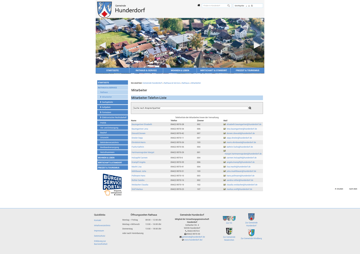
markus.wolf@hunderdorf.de (239, 189)
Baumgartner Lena (140, 128)
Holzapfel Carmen (140, 157)
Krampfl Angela (138, 162)
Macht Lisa (136, 166)
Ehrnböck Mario (139, 142)
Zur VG (229, 223)
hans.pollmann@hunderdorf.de (240, 175)
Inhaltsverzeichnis (102, 225)
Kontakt (97, 220)
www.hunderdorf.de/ (193, 239)
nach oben (353, 189)
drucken (340, 189)
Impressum (99, 230)
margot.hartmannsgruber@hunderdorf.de (243, 153)
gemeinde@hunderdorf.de (193, 236)
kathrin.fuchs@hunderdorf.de (240, 146)
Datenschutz (99, 235)
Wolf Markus (137, 189)
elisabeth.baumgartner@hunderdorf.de (244, 124)
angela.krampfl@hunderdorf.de (241, 162)
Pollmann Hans (138, 175)
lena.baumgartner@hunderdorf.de (242, 128)
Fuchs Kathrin (138, 146)
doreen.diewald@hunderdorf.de (241, 133)
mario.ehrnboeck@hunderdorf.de (241, 142)
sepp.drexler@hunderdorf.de (239, 137)
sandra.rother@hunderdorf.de (240, 180)
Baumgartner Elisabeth (142, 124)
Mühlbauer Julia (139, 171)
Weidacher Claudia (140, 184)
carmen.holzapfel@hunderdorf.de (241, 157)
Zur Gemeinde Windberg (251, 238)
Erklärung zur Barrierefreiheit (100, 242)
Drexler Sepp (137, 137)
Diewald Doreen (138, 133)
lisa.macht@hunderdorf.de (238, 166)
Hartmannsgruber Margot (143, 152)
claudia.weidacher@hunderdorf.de (242, 184)
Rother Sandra (138, 180)
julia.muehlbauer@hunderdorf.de (241, 171)
